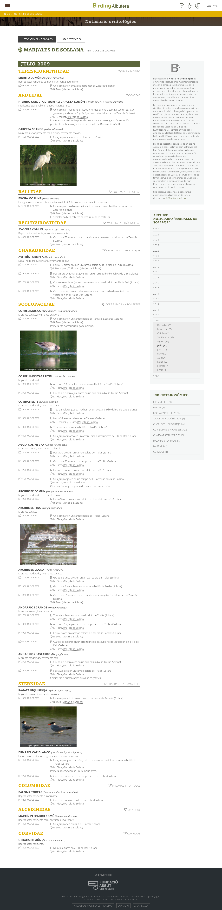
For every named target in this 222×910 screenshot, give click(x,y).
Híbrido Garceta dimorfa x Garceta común (70, 102)
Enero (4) (162, 369)
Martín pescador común (48, 816)
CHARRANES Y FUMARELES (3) (168, 435)
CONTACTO (123, 905)
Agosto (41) (163, 341)
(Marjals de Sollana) (72, 89)
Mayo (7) (161, 353)
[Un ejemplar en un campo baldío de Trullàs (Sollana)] (48, 544)
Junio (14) (162, 349)
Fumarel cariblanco (50, 752)
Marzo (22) (162, 361)
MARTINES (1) (160, 446)
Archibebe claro (41, 569)
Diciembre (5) (164, 325)
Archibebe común (45, 491)
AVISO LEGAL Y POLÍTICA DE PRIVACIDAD (93, 905)
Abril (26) (161, 357)
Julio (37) (162, 345)
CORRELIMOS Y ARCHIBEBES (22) (170, 429)
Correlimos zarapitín (46, 376)
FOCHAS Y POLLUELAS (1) (166, 413)
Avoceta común (44, 229)
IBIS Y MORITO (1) (162, 401)
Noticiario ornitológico (37, 39)
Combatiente (38, 401)
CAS (209, 5)
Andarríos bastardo (43, 654)
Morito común (41, 78)
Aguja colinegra (42, 444)
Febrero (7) (163, 365)
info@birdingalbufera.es (175, 198)
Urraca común (41, 840)
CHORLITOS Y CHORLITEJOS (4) (169, 424)
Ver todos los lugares (101, 50)
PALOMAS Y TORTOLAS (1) (166, 440)
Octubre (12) (163, 333)
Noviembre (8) (164, 329)
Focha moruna (38, 198)
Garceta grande (40, 129)
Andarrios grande (42, 607)
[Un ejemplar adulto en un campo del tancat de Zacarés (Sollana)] (48, 726)
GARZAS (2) (159, 407)
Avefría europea (41, 257)
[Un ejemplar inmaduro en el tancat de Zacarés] (48, 165)
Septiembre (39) (165, 337)
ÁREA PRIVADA (141, 905)
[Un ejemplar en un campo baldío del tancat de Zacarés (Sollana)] (48, 351)
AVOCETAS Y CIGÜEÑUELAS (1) (169, 418)
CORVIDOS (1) (160, 451)
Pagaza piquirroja (44, 690)
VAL (215, 5)
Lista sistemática (71, 39)
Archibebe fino (40, 508)
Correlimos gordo (47, 311)
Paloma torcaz (47, 792)
